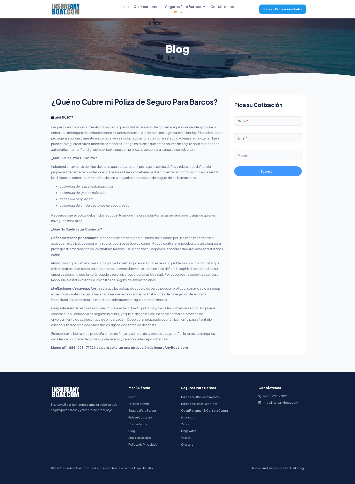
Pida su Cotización (140, 417)
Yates (185, 424)
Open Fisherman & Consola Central (204, 410)
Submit (266, 171)
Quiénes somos (147, 6)
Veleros (186, 437)
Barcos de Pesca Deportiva (199, 404)
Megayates (188, 431)
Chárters (187, 444)
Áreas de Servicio (139, 437)
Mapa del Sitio (143, 468)
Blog (131, 431)
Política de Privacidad (142, 444)
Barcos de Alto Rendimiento (200, 397)
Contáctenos (222, 6)
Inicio (124, 6)
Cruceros (187, 417)
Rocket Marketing (292, 468)
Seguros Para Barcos (183, 6)
